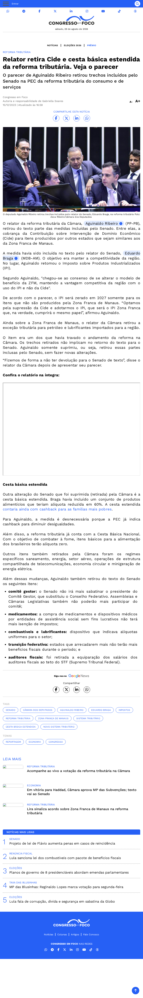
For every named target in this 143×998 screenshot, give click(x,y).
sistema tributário (88, 718)
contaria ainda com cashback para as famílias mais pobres (57, 509)
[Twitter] (55, 11)
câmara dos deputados (37, 710)
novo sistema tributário (58, 726)
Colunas (62, 934)
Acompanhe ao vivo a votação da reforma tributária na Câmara (78, 771)
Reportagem (13, 742)
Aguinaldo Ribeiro (101, 223)
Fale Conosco (91, 934)
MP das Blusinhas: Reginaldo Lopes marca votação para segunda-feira (66, 887)
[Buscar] (137, 4)
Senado (10, 710)
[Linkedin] (71, 11)
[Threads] (135, 11)
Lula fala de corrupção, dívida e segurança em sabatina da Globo (62, 901)
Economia (35, 742)
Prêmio (91, 45)
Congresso (56, 742)
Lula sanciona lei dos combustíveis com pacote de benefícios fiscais (65, 858)
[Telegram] (23, 11)
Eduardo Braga (101, 710)
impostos (124, 710)
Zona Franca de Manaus (53, 718)
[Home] (71, 20)
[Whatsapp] (8, 11)
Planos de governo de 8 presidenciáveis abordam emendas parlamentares (69, 872)
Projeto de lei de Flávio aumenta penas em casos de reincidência (62, 843)
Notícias (52, 45)
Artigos (75, 934)
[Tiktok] (119, 11)
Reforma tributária (18, 718)
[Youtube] (103, 11)
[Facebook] (39, 11)
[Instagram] (87, 11)
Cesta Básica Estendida (21, 726)
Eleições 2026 (72, 45)
